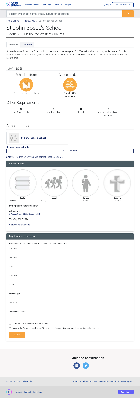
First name (13, 248)
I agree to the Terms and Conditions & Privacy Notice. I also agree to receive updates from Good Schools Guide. (55, 328)
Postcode (13, 275)
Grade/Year (13, 302)
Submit (17, 335)
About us (13, 44)
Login (108, 5)
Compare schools (122, 5)
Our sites (125, 392)
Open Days (46, 5)
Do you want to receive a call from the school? (30, 323)
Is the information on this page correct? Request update (36, 156)
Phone (11, 284)
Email (11, 266)
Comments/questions (17, 311)
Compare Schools (31, 5)
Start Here (57, 5)
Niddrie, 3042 (29, 20)
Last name (13, 257)
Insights (68, 5)
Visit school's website (19, 224)
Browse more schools (17, 147)
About (19, 392)
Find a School (13, 20)
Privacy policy (127, 381)
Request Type (14, 293)
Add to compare (70, 151)
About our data (90, 381)
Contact (27, 392)
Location (27, 44)
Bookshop (37, 392)
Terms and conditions (109, 381)
